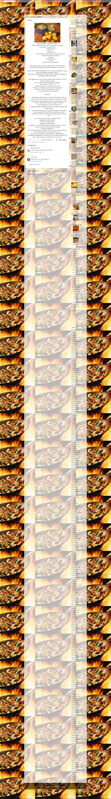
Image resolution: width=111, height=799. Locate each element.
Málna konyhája (77, 224)
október (76, 272)
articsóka (73, 335)
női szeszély (74, 587)
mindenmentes (75, 575)
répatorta (73, 643)
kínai (72, 499)
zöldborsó (73, 778)
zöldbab (73, 776)
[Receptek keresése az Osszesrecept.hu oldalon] (77, 24)
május (76, 283)
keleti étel (73, 489)
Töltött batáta (80, 216)
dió (72, 399)
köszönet (73, 517)
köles (72, 515)
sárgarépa (74, 671)
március (76, 287)
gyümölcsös (74, 460)
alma (72, 331)
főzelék (73, 429)
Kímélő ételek (77, 213)
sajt (72, 663)
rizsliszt (73, 655)
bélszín (73, 353)
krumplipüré (74, 522)
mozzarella (74, 579)
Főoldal (46, 171)
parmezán (74, 612)
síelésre (76, 297)
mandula (73, 556)
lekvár (72, 536)
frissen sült (74, 431)
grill (72, 456)
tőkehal (73, 745)
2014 (74, 262)
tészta (72, 725)
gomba (73, 450)
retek (72, 645)
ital (72, 472)
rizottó (73, 651)
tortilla (72, 743)
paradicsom (74, 610)
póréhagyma (74, 628)
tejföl (72, 715)
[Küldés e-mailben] (59, 140)
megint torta (80, 42)
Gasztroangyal (75, 440)
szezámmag (74, 706)
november (77, 270)
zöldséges (74, 780)
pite (72, 620)
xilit (72, 774)
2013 (74, 264)
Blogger (63, 786)
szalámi (73, 700)
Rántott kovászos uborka (81, 227)
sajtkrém (73, 665)
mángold (73, 559)
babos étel (74, 341)
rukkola (73, 659)
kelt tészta (74, 491)
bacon (73, 343)
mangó (73, 558)
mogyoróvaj (74, 577)
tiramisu (73, 727)
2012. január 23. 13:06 (36, 152)
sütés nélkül (74, 696)
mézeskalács (74, 573)
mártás (73, 565)
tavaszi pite (74, 712)
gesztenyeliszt (75, 442)
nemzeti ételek (75, 585)
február (76, 289)
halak (72, 464)
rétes (72, 647)
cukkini (73, 380)
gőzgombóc (74, 454)
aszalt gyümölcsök (76, 337)
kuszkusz (73, 528)
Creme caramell (81, 205)
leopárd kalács (80, 138)
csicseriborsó (74, 384)
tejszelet (73, 717)
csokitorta (73, 392)
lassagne (73, 532)
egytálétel (73, 409)
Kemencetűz (76, 203)
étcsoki (73, 417)
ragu (72, 634)
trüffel (72, 753)
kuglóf (72, 524)
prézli (72, 632)
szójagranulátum (75, 710)
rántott (73, 635)
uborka (73, 756)
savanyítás (74, 673)
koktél (72, 501)
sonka (72, 678)
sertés (73, 675)
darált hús (73, 394)
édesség (34, 142)
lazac (72, 534)
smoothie (73, 676)
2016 (74, 257)
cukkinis (80, 57)
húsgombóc (74, 468)
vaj (72, 760)
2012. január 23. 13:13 (36, 161)
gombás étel (74, 452)
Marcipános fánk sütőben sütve (78, 294)
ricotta (73, 649)
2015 (74, 259)
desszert (73, 396)
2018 (74, 253)
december (77, 268)
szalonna (73, 702)
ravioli (72, 637)
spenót (73, 688)
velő (72, 768)
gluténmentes (74, 446)
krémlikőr (73, 520)
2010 (74, 304)
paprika (73, 608)
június (76, 280)
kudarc (80, 154)
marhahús (74, 563)
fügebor (73, 433)
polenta (73, 626)
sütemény (41, 142)
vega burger (74, 762)
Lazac (32, 157)
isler (72, 470)
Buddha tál (74, 368)
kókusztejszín (74, 505)
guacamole (74, 458)
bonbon (73, 360)
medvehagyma (75, 569)
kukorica (73, 526)
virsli (72, 770)
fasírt (72, 423)
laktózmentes (74, 530)
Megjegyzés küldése (34, 164)
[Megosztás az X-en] (62, 140)
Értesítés (73, 170)
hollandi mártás (75, 466)
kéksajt (73, 485)
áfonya (73, 329)
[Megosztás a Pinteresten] (65, 140)
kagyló (73, 476)
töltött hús (73, 751)
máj (72, 550)
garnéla (73, 436)
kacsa (72, 474)
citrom (73, 378)
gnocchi (73, 448)
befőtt (72, 351)
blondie (73, 358)
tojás (72, 733)
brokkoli (73, 364)
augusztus (77, 276)
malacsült (73, 554)
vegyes (73, 766)
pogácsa (73, 624)
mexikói (73, 571)
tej (72, 714)
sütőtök (73, 698)
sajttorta (73, 667)
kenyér (73, 495)
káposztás (74, 479)
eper (72, 413)
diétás (72, 398)
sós (38, 142)
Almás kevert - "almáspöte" (81, 240)
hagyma (73, 462)
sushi (72, 692)
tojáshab (73, 737)
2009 (74, 306)
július (75, 278)
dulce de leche (75, 401)
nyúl (72, 591)
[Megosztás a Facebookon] (64, 140)
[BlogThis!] (61, 140)
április (76, 285)
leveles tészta (74, 538)
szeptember (77, 274)
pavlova (73, 614)
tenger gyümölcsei (76, 723)
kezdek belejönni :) (81, 89)
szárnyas (73, 704)
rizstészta (73, 657)
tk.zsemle (73, 729)
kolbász (73, 509)
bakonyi (73, 345)
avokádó (73, 339)
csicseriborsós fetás (76, 386)
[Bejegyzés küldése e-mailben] (56, 139)
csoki (72, 388)
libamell (73, 542)
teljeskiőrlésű (74, 721)
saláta (72, 669)
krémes (73, 518)
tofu (72, 731)
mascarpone (74, 567)
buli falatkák (74, 370)
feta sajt (73, 427)
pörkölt (73, 630)
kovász (73, 511)
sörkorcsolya (74, 682)
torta (72, 741)
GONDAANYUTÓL (45, 45)
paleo (72, 604)
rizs (72, 653)
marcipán (73, 561)
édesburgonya (75, 403)
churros (73, 376)
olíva (72, 595)
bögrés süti (74, 362)
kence (72, 493)
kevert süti (74, 497)
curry (72, 382)
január (76, 291)
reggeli (73, 641)
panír (72, 606)
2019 (74, 251)
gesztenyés (74, 444)
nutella (73, 589)
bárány (73, 347)
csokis (73, 390)
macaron (73, 548)
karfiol (72, 483)
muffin (73, 581)
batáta (73, 349)
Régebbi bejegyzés (61, 171)
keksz (72, 487)
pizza (72, 622)
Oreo (72, 596)
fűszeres (73, 435)
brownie (73, 366)
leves (72, 540)
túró (72, 754)
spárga (73, 686)
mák (72, 552)
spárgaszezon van (80, 107)
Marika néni (34, 148)
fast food (73, 425)
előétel (73, 411)
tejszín (73, 719)
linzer (72, 546)
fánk (72, 421)
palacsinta (74, 602)
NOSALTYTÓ (51, 84)
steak (72, 690)
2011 (74, 302)
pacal (72, 600)
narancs (73, 583)
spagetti (73, 684)
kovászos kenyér (75, 513)
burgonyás (74, 372)
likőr (72, 544)
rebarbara (73, 639)
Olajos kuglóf (79, 122)
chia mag (73, 374)
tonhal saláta (74, 739)
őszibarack (74, 598)
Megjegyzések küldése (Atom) (41, 174)
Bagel (79, 183)
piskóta (73, 618)
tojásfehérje (74, 735)
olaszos (73, 593)
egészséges (74, 407)
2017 (74, 255)
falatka (73, 419)
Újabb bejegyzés (33, 171)
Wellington (74, 772)
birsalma (73, 357)
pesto (72, 616)
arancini (73, 333)
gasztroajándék (75, 438)
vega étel (73, 764)
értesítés (73, 415)
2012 (74, 266)
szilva (72, 708)
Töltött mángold (80, 73)
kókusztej (73, 503)
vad (72, 758)
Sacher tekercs (75, 661)
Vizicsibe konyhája (36, 7)
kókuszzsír (74, 507)
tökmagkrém (74, 747)
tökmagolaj (74, 749)
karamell (73, 481)
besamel (73, 355)
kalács (73, 477)
